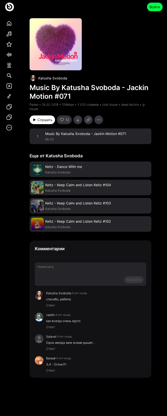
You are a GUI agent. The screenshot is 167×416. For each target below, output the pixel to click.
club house (110, 104)
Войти (155, 7)
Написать (134, 279)
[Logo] (9, 7)
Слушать (44, 120)
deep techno (130, 104)
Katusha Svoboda (52, 78)
